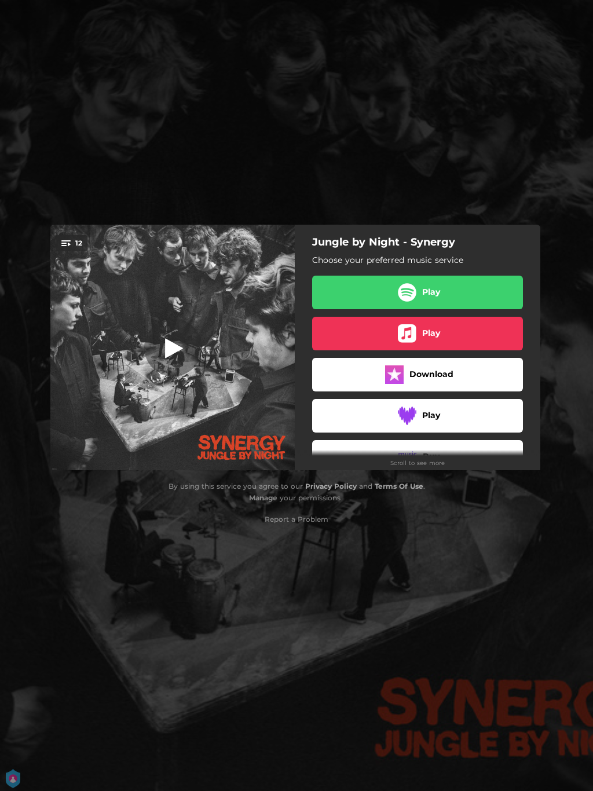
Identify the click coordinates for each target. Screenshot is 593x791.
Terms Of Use (399, 486)
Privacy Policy (331, 486)
